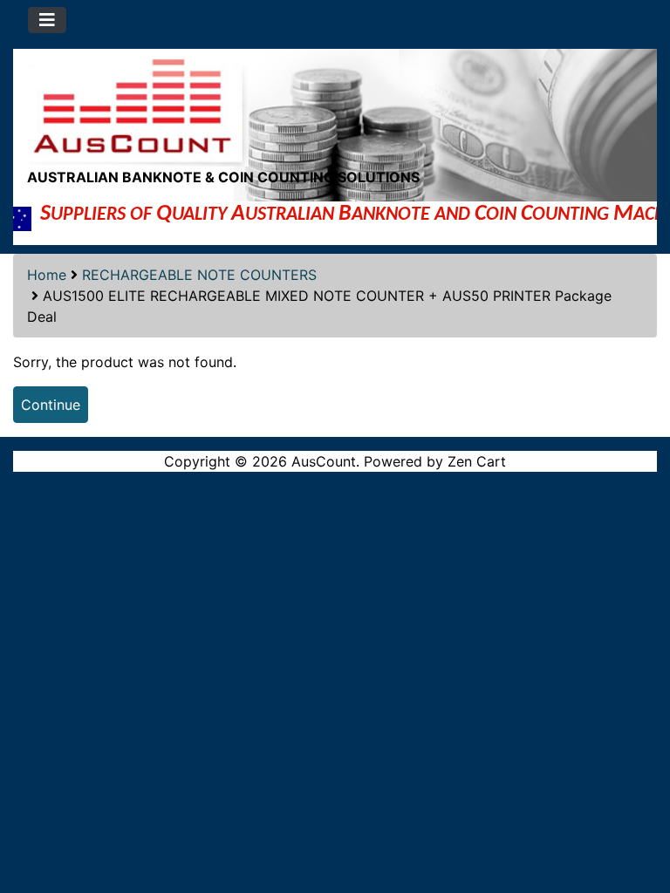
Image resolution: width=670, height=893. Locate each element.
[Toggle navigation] (47, 20)
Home (46, 274)
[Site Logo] (335, 108)
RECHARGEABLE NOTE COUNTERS (199, 274)
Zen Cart (477, 461)
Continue (50, 404)
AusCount (323, 461)
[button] (637, 806)
